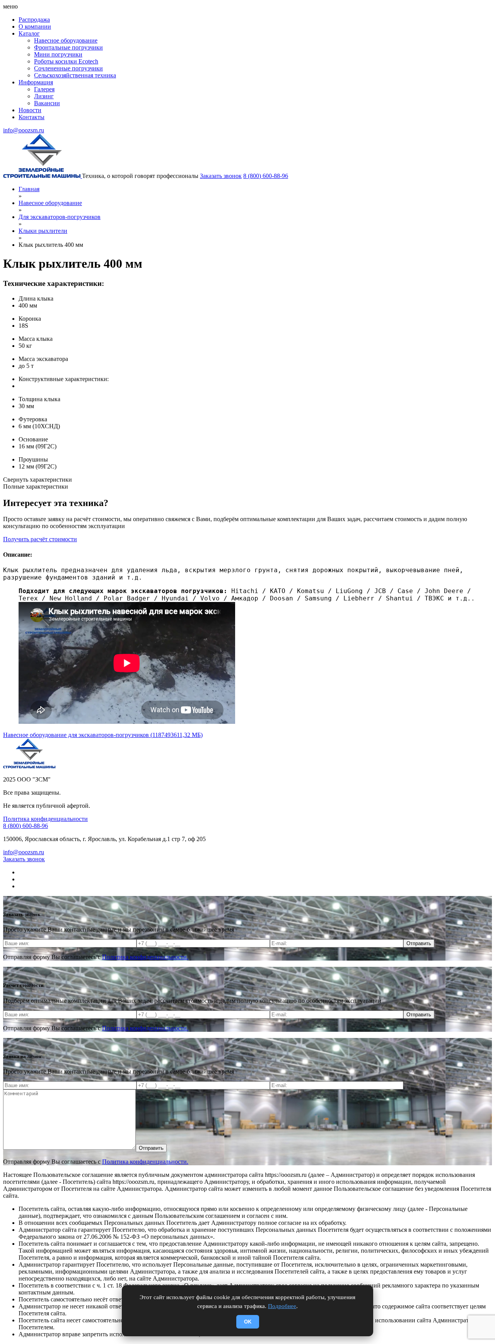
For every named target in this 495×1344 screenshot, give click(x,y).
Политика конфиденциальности (45, 819)
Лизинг (44, 96)
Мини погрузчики (58, 54)
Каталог (29, 33)
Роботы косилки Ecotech (66, 61)
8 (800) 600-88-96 (265, 176)
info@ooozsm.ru (23, 130)
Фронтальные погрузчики (68, 47)
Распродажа (34, 19)
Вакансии (47, 103)
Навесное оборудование (65, 40)
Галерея (44, 89)
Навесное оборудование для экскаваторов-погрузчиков (103, 735)
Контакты (31, 117)
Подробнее (282, 1306)
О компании (35, 26)
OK (247, 1322)
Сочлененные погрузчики (68, 68)
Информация (36, 82)
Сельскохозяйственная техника (75, 75)
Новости (30, 110)
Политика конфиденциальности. (145, 957)
